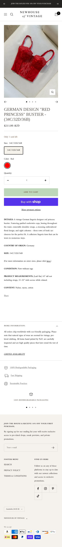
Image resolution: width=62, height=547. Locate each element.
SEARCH (8, 465)
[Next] (56, 102)
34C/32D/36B (13, 150)
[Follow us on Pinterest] (53, 488)
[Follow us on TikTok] (38, 496)
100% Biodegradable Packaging (23, 368)
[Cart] (56, 14)
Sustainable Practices (18, 384)
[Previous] (5, 102)
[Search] (11, 14)
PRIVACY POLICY (12, 470)
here (48, 261)
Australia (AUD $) (12, 509)
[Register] (53, 447)
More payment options (31, 210)
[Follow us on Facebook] (38, 488)
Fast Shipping (16, 376)
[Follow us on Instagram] (45, 488)
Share (6, 296)
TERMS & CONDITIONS (15, 476)
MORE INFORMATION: (14, 325)
